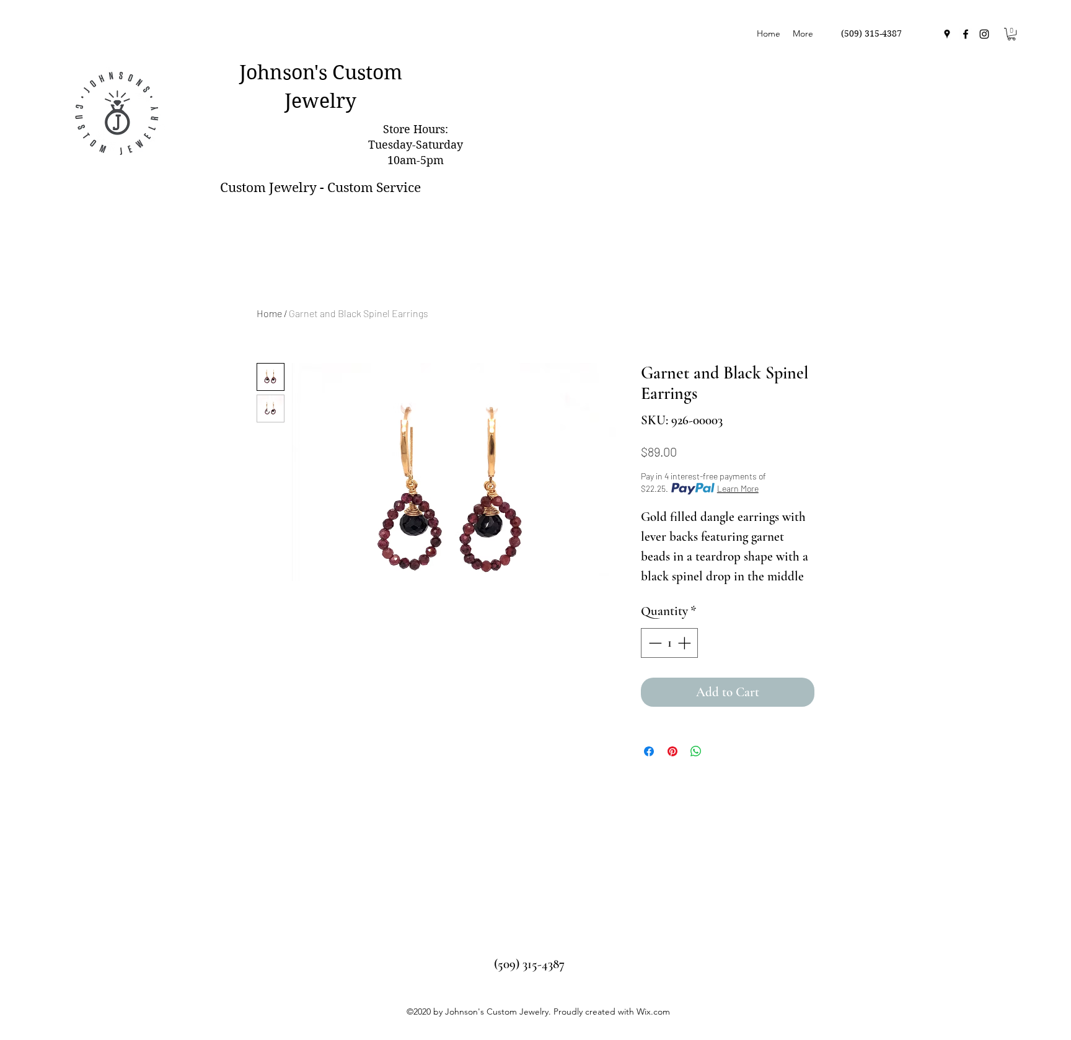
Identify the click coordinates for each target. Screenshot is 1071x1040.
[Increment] (685, 643)
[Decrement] (654, 643)
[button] (1011, 34)
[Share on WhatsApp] (696, 751)
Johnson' (279, 72)
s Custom (360, 72)
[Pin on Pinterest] (672, 751)
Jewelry (320, 101)
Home (269, 313)
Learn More (738, 488)
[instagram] (984, 34)
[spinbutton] (669, 643)
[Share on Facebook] (648, 751)
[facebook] (965, 34)
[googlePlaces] (947, 34)
